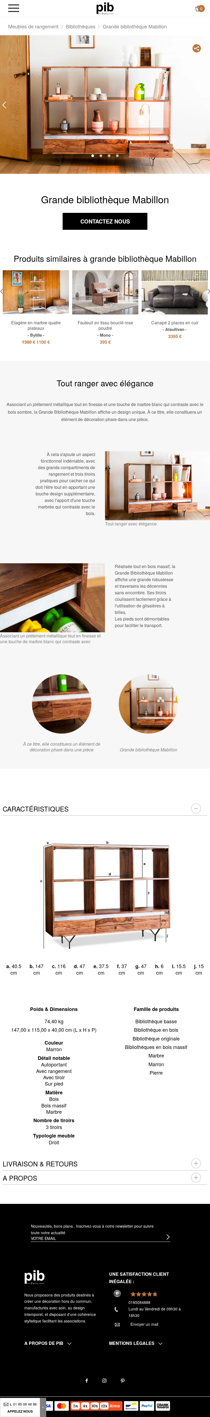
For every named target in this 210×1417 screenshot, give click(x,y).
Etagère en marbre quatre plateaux (36, 328)
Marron (156, 1064)
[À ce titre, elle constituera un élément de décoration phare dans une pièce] (61, 704)
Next (206, 104)
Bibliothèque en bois (156, 1029)
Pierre (156, 1072)
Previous (4, 104)
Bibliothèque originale (156, 1038)
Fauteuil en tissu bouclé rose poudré (105, 328)
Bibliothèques (80, 26)
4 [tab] (117, 155)
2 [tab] (101, 155)
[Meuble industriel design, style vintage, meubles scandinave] (105, 8)
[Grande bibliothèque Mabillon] (148, 704)
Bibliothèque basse (156, 1021)
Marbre (156, 1055)
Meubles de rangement (33, 26)
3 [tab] (109, 155)
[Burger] (13, 9)
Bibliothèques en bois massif (156, 1046)
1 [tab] (92, 155)
